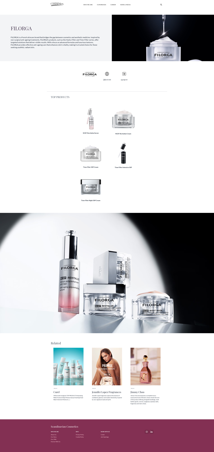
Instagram (124, 80)
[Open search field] (161, 5)
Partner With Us (55, 441)
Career (103, 434)
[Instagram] (147, 432)
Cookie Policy (80, 437)
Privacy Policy (80, 434)
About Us (53, 434)
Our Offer (54, 439)
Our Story (54, 437)
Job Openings (105, 437)
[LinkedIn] (151, 432)
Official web (107, 80)
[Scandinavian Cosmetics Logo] (58, 4)
